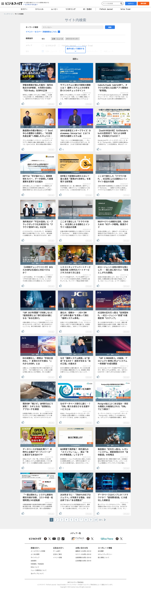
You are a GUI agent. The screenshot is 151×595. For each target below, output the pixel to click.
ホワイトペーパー (91, 51)
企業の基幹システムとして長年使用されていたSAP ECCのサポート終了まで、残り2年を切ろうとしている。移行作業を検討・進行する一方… (38, 324)
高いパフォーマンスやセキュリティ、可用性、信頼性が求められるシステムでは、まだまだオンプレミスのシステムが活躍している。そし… (112, 506)
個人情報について (103, 557)
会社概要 (101, 551)
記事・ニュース (51, 51)
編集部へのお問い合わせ (83, 551)
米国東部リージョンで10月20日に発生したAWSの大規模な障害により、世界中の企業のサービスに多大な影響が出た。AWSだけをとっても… (75, 461)
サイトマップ (35, 557)
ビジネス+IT (51, 45)
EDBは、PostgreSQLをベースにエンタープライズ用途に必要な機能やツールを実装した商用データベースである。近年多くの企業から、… (75, 415)
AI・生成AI (87, 9)
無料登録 (143, 3)
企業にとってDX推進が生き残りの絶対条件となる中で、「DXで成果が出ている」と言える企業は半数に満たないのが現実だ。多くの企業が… (38, 370)
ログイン (131, 4)
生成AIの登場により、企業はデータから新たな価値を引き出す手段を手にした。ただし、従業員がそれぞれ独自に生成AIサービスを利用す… (112, 233)
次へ (101, 519)
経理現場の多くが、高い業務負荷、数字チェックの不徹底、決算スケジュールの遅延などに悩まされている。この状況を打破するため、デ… (75, 188)
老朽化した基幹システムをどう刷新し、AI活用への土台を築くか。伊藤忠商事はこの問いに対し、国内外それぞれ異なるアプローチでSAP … (37, 97)
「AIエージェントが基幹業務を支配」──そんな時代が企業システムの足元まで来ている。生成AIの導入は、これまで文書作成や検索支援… (75, 142)
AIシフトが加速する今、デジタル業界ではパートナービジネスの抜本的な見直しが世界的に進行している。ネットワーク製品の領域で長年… (75, 279)
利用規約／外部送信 (37, 564)
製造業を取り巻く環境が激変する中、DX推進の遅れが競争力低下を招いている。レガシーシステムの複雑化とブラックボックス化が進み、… (113, 461)
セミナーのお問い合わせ (83, 554)
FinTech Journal (69, 45)
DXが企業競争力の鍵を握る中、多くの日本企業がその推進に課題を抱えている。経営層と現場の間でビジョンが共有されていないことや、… (75, 370)
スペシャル (39, 9)
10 (95, 519)
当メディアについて (37, 573)
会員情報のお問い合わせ (83, 557)
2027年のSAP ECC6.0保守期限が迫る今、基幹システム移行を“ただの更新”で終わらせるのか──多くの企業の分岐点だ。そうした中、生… (75, 506)
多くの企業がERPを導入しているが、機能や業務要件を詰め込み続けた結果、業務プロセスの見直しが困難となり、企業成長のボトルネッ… (112, 324)
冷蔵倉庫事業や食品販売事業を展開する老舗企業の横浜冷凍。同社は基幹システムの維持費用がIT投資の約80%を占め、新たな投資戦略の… (37, 506)
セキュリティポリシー (105, 554)
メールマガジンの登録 (38, 551)
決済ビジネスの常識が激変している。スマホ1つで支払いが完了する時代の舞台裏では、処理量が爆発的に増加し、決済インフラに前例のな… (75, 324)
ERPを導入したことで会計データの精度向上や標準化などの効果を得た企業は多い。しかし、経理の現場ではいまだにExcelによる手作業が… (38, 188)
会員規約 (33, 561)
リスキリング (71, 9)
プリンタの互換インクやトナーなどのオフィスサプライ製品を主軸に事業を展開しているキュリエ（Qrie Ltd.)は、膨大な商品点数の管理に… (38, 142)
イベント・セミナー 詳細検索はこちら (41, 31)
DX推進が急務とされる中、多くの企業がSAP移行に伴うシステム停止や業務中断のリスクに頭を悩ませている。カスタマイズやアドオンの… (37, 415)
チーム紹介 (56, 551)
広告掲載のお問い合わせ (83, 561)
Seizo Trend (87, 45)
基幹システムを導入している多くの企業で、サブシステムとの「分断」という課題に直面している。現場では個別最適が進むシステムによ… (75, 97)
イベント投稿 (57, 557)
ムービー (54, 9)
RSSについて (35, 567)
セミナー (24, 9)
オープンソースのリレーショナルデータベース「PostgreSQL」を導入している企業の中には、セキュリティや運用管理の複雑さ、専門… (112, 415)
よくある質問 (35, 554)
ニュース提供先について (39, 570)
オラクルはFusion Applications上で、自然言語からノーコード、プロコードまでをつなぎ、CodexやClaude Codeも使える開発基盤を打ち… (113, 97)
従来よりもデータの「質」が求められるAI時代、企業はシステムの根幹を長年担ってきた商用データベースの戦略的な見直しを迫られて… (37, 461)
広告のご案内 (57, 554)
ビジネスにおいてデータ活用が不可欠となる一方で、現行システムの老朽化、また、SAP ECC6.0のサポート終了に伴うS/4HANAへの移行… (113, 370)
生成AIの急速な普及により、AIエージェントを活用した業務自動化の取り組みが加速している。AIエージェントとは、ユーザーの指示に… (112, 279)
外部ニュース (109, 51)
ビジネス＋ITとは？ (31, 5)
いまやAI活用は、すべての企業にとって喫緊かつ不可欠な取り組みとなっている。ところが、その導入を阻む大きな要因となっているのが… (37, 279)
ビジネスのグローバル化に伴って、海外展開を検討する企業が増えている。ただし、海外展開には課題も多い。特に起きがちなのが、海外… (37, 233)
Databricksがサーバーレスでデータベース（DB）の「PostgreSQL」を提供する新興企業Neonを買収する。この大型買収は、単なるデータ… (113, 142)
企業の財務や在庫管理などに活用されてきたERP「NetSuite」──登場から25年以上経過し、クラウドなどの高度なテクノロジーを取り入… (113, 188)
